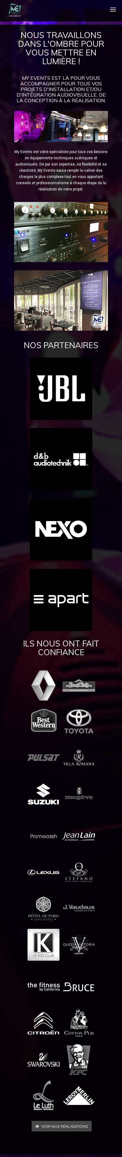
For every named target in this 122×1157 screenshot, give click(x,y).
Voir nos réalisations (64, 1126)
